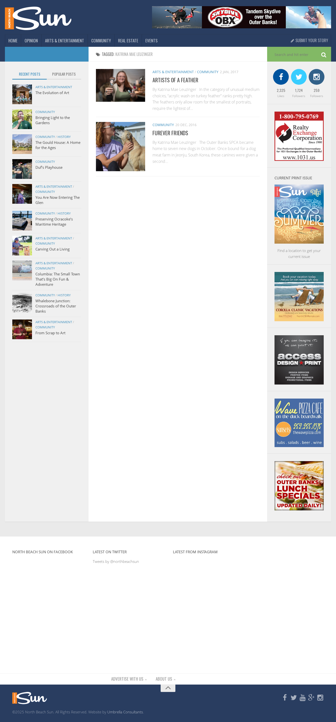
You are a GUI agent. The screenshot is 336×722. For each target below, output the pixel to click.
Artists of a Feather (175, 80)
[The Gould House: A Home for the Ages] (22, 144)
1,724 (299, 90)
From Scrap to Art (50, 332)
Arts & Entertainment (64, 40)
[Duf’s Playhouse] (22, 169)
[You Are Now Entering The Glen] (22, 194)
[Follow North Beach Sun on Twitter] (293, 697)
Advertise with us (127, 679)
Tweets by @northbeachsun (116, 561)
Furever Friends (170, 133)
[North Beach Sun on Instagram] (320, 697)
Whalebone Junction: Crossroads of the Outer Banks (55, 306)
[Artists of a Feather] (120, 85)
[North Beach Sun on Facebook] (284, 697)
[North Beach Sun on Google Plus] (311, 697)
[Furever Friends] (120, 146)
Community (101, 40)
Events (151, 40)
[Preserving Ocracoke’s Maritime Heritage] (22, 221)
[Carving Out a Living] (22, 245)
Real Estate (128, 40)
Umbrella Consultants (125, 711)
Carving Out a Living (52, 249)
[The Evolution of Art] (22, 94)
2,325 (281, 90)
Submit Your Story (311, 40)
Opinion (31, 40)
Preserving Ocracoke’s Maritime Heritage (54, 222)
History (64, 136)
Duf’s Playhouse (48, 167)
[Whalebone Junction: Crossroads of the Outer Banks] (22, 302)
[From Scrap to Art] (22, 329)
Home (12, 40)
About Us (164, 679)
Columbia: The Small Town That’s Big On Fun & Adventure (57, 279)
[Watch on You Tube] (302, 697)
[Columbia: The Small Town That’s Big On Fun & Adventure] (22, 270)
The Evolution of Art (52, 92)
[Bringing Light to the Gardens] (22, 119)
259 (317, 90)
